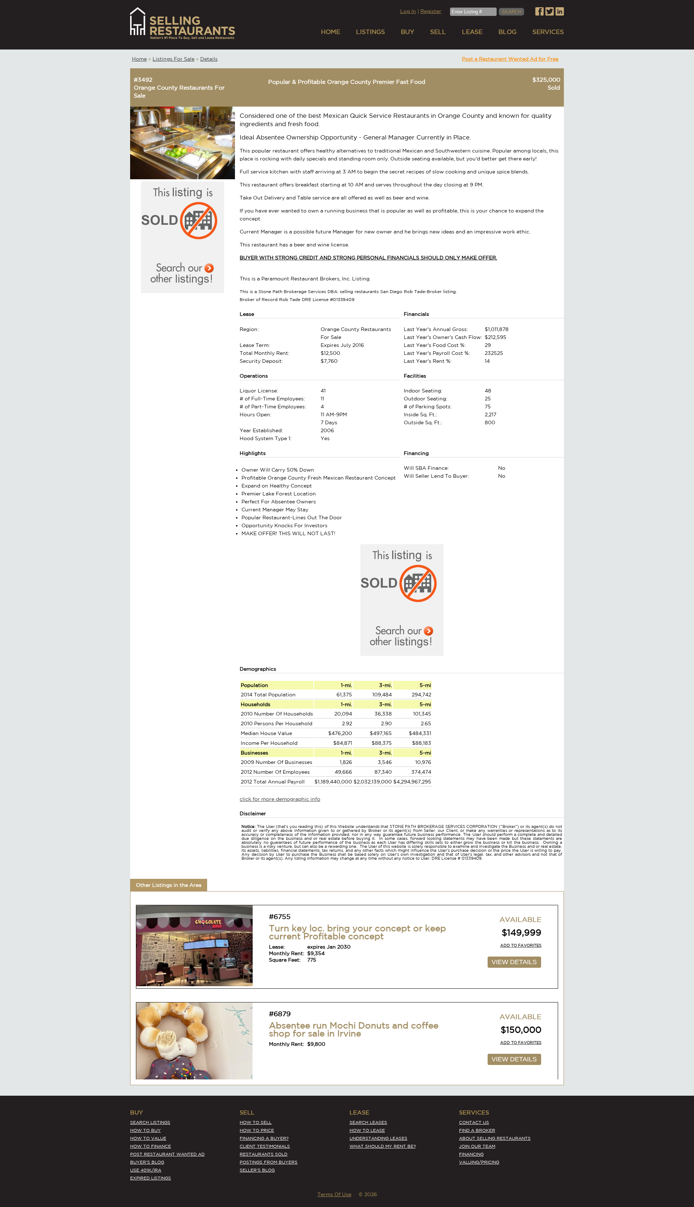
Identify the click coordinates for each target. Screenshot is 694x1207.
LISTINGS (370, 31)
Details (209, 59)
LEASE (472, 31)
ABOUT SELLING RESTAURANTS (495, 1138)
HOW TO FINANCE (150, 1146)
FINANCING (471, 1154)
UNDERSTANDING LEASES (378, 1138)
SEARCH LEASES (368, 1122)
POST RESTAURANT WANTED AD (167, 1154)
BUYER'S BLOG (147, 1162)
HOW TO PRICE (257, 1130)
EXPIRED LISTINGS (150, 1178)
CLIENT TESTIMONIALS (265, 1146)
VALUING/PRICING (479, 1162)
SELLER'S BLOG (257, 1170)
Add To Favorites (520, 945)
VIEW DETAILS (514, 962)
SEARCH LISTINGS (150, 1122)
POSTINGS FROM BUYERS (268, 1162)
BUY (407, 31)
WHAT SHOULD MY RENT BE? (383, 1146)
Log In (408, 11)
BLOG (507, 31)
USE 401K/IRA (145, 1170)
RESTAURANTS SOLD (263, 1154)
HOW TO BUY (145, 1130)
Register (430, 11)
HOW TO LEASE (367, 1130)
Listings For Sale (173, 59)
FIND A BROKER (477, 1130)
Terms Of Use (334, 1194)
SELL (438, 31)
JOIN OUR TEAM (477, 1146)
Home (139, 59)
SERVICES (548, 31)
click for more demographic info (280, 799)
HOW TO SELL (255, 1122)
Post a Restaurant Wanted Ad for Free (510, 59)
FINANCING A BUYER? (264, 1138)
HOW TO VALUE (148, 1138)
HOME (330, 31)
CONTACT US (474, 1122)
